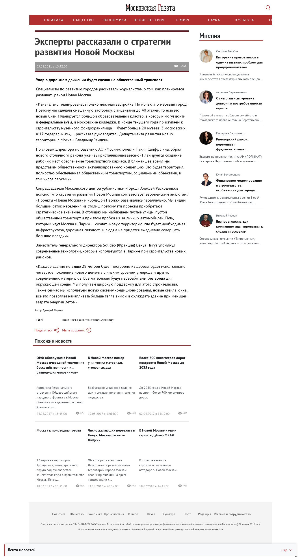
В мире (183, 20)
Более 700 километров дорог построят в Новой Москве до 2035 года (162, 362)
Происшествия (149, 20)
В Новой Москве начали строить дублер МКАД (158, 432)
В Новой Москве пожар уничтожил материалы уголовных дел (106, 362)
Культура (244, 20)
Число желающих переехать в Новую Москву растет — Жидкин (111, 435)
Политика (53, 20)
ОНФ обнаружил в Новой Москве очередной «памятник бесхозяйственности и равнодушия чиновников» (60, 364)
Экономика (114, 20)
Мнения (209, 35)
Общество (83, 20)
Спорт (187, 514)
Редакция (204, 514)
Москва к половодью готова (59, 430)
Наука (214, 20)
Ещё (284, 550)
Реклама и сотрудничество (232, 514)
